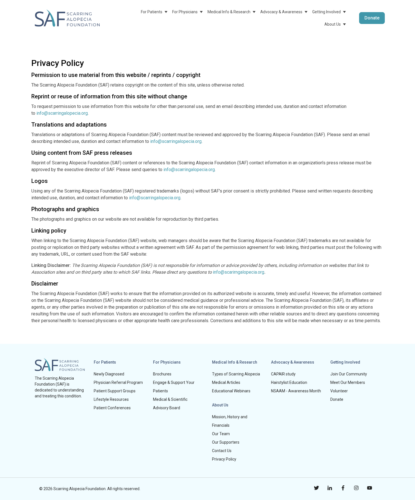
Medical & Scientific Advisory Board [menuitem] (170, 403)
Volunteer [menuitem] (339, 391)
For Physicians (185, 12)
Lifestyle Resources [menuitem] (111, 399)
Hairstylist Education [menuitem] (289, 382)
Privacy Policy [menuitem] (224, 459)
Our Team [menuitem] (221, 434)
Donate (371, 18)
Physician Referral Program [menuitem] (118, 382)
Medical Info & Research (228, 12)
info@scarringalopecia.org (62, 113)
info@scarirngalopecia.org (238, 272)
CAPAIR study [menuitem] (283, 374)
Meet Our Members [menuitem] (347, 382)
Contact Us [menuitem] (221, 450)
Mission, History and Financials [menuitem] (229, 421)
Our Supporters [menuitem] (225, 442)
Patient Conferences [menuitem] (112, 408)
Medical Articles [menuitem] (226, 382)
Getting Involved (326, 12)
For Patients (151, 12)
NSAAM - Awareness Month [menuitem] (296, 391)
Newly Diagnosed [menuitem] (109, 374)
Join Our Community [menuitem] (348, 374)
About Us (332, 24)
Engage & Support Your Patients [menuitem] (174, 386)
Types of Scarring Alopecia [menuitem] (236, 374)
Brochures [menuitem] (162, 374)
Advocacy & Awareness (281, 12)
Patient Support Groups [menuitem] (115, 391)
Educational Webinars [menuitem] (231, 391)
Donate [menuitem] (336, 399)
